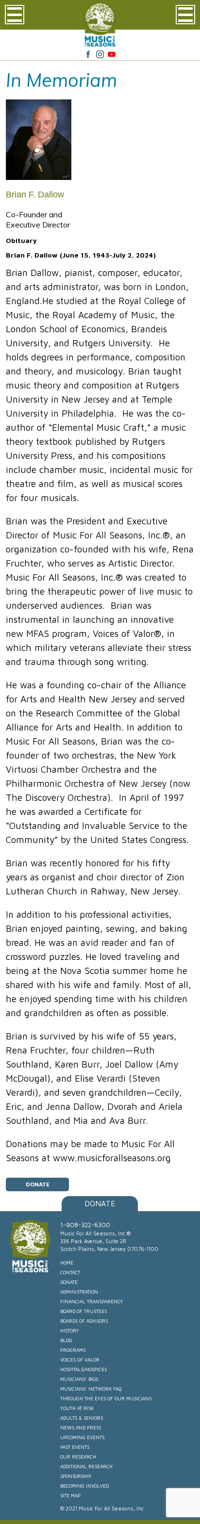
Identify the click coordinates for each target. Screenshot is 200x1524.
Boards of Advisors (84, 1321)
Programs (72, 1350)
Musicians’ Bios (79, 1379)
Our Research (78, 1456)
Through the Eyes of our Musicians (105, 1398)
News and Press (80, 1427)
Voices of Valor (80, 1359)
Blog (66, 1340)
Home (66, 1262)
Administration (79, 1292)
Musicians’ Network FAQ (90, 1389)
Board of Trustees (83, 1311)
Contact (70, 1272)
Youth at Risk (77, 1408)
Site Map (70, 1495)
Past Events (74, 1447)
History (69, 1330)
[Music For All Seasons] (100, 44)
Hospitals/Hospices (83, 1369)
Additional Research (86, 1466)
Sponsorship (75, 1476)
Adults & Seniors (81, 1418)
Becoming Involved (84, 1486)
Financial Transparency (91, 1301)
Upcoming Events (82, 1437)
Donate (38, 1184)
